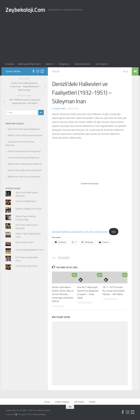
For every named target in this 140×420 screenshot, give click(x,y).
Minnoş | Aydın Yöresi (25, 242)
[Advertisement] (70, 40)
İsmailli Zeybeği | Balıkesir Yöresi (29, 249)
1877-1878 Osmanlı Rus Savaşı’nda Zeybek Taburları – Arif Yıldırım (113, 290)
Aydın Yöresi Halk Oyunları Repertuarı (24, 129)
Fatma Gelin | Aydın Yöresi (27, 266)
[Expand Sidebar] (135, 71)
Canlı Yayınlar (101, 64)
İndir (114, 231)
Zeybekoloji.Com (25, 9)
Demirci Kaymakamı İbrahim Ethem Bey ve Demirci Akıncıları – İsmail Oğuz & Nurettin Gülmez (62, 294)
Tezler (55, 71)
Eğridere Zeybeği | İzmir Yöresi (29, 208)
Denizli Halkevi (64, 257)
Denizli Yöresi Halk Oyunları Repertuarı (24, 151)
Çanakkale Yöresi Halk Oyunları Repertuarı (19, 143)
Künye (47, 401)
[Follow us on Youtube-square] (42, 71)
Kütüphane (63, 64)
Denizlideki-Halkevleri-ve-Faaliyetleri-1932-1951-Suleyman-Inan (79, 231)
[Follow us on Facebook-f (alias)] (33, 71)
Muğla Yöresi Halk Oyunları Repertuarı (24, 176)
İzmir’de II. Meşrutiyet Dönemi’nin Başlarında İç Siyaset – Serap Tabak (87, 292)
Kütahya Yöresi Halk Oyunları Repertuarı (25, 164)
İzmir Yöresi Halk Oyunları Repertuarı (23, 157)
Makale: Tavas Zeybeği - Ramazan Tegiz (26, 218)
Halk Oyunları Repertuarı (29, 64)
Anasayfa (9, 64)
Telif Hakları (79, 401)
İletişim (92, 401)
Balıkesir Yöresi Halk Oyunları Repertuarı (25, 135)
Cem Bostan (60, 108)
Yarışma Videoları (82, 64)
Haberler (49, 64)
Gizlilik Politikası (62, 401)
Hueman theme (39, 414)
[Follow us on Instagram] (37, 71)
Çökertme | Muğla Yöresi (26, 201)
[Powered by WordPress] (16, 414)
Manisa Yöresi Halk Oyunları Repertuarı (24, 170)
